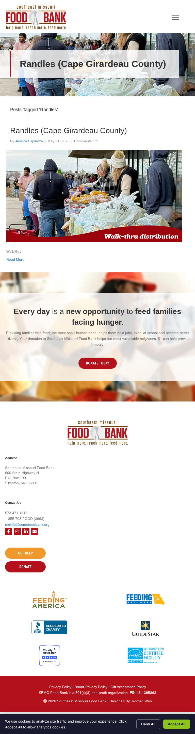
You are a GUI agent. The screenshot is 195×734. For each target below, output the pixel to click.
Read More (15, 259)
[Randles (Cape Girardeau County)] (94, 196)
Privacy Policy (60, 687)
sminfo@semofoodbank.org (27, 524)
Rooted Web (142, 701)
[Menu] (175, 17)
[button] (97, 363)
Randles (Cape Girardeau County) (68, 130)
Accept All (176, 724)
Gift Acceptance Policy (128, 687)
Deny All (148, 724)
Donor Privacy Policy (91, 687)
